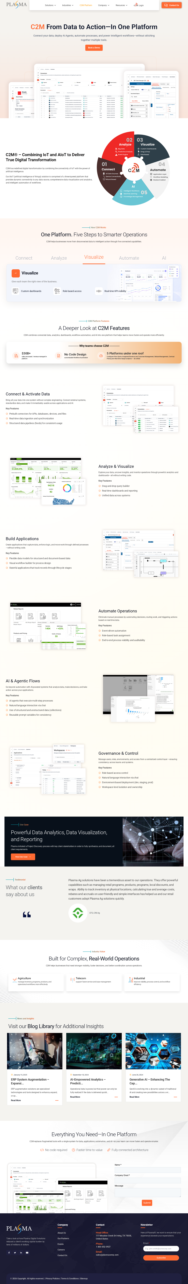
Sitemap (84, 1278)
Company (102, 5)
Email (145, 1243)
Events (61, 1244)
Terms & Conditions (70, 1278)
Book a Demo (94, 47)
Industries (66, 5)
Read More (16, 1100)
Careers (61, 1250)
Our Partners (63, 1238)
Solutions (49, 5)
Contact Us (174, 5)
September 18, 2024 (81, 1075)
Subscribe (161, 1258)
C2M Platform (86, 5)
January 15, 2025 (20, 1075)
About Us (62, 1233)
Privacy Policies (53, 1278)
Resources (120, 5)
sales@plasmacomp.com (107, 1255)
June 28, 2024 (137, 1075)
